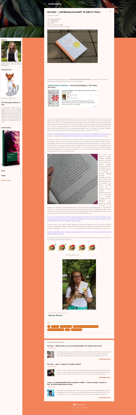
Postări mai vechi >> (105, 359)
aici (62, 25)
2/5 (49, 326)
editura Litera (55, 326)
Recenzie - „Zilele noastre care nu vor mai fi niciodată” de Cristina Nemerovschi (74, 346)
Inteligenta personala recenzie (56, 329)
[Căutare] (113, 4)
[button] (110, 11)
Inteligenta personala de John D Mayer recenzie (85, 326)
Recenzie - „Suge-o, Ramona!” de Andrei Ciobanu (64, 364)
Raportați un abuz (6, 180)
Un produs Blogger (80, 404)
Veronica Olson (85, 407)
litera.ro (67, 329)
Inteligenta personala (66, 326)
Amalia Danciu (54, 4)
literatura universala (76, 329)
